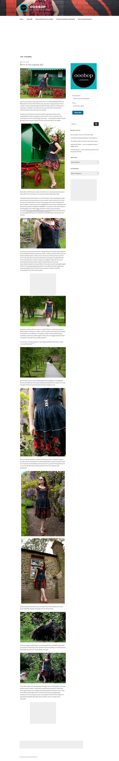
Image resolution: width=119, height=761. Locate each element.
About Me (29, 19)
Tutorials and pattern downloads (65, 19)
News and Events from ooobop (44, 19)
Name (74, 103)
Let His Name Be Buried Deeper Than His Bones (84, 138)
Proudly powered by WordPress (28, 757)
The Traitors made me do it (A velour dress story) (84, 141)
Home (21, 19)
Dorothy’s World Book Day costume (38, 211)
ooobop (38, 7)
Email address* (76, 95)
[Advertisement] (59, 35)
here (38, 208)
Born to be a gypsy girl (31, 64)
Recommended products (85, 19)
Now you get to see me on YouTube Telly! (82, 134)
